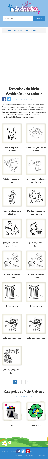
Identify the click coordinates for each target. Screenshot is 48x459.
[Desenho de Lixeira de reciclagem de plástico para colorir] (36, 166)
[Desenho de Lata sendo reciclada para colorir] (12, 325)
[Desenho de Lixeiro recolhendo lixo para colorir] (36, 229)
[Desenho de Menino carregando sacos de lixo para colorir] (36, 198)
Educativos (18, 30)
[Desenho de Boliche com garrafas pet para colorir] (12, 166)
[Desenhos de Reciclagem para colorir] (36, 412)
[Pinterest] (28, 452)
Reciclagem (36, 425)
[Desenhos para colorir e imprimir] (24, 8)
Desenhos (8, 30)
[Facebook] (18, 452)
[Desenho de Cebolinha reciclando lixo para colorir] (12, 357)
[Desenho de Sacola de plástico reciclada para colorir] (12, 134)
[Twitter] (23, 452)
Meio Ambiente (31, 30)
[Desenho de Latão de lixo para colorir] (12, 293)
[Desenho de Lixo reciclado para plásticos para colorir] (12, 198)
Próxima (30, 382)
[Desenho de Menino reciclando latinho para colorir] (12, 261)
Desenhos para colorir (24, 455)
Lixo (12, 425)
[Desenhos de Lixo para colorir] (12, 412)
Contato (42, 455)
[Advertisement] (24, 60)
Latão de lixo (12, 306)
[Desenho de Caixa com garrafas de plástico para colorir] (36, 134)
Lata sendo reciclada (12, 338)
